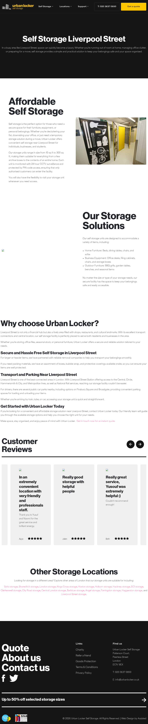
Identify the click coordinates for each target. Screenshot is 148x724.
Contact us (26, 667)
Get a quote (133, 7)
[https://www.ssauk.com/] (21, 718)
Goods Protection (86, 661)
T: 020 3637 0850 (107, 7)
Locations (65, 7)
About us (21, 657)
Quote (15, 647)
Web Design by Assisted (133, 719)
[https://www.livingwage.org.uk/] (6, 718)
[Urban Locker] (18, 6)
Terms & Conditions (87, 667)
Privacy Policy (84, 673)
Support (82, 7)
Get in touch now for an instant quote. (96, 421)
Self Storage (45, 7)
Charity (80, 650)
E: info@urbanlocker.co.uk (126, 680)
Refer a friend (83, 656)
